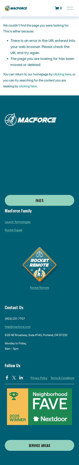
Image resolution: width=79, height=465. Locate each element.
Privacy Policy (38, 378)
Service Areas (39, 445)
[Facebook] (7, 377)
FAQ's (39, 200)
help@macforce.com (18, 326)
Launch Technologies (17, 222)
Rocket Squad (13, 230)
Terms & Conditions (62, 378)
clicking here (62, 74)
